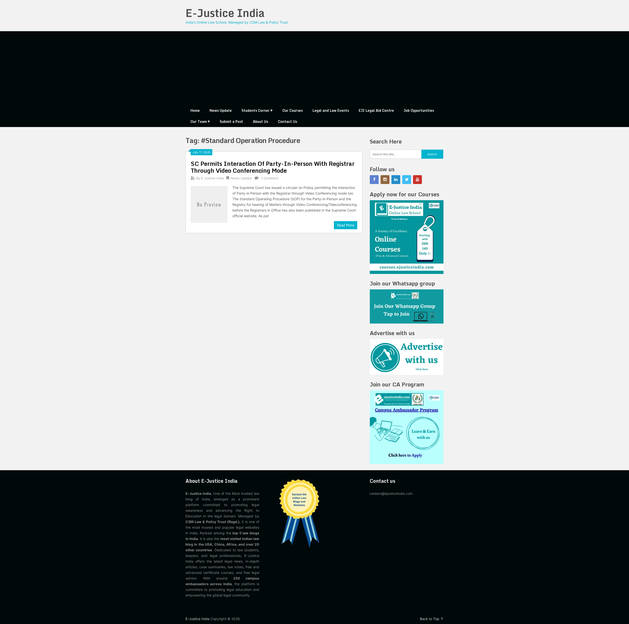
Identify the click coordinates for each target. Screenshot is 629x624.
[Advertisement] (314, 68)
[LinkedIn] (395, 179)
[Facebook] (374, 179)
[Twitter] (406, 179)
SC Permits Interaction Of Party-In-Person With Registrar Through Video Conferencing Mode (273, 167)
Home (195, 110)
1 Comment (269, 178)
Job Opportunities (419, 110)
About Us (260, 121)
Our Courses (292, 110)
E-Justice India (225, 13)
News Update (221, 110)
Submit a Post (231, 121)
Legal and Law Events (331, 110)
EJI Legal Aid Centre (376, 110)
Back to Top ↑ (431, 619)
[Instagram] (385, 179)
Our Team (198, 121)
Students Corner (256, 110)
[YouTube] (417, 179)
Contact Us (287, 121)
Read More (345, 225)
